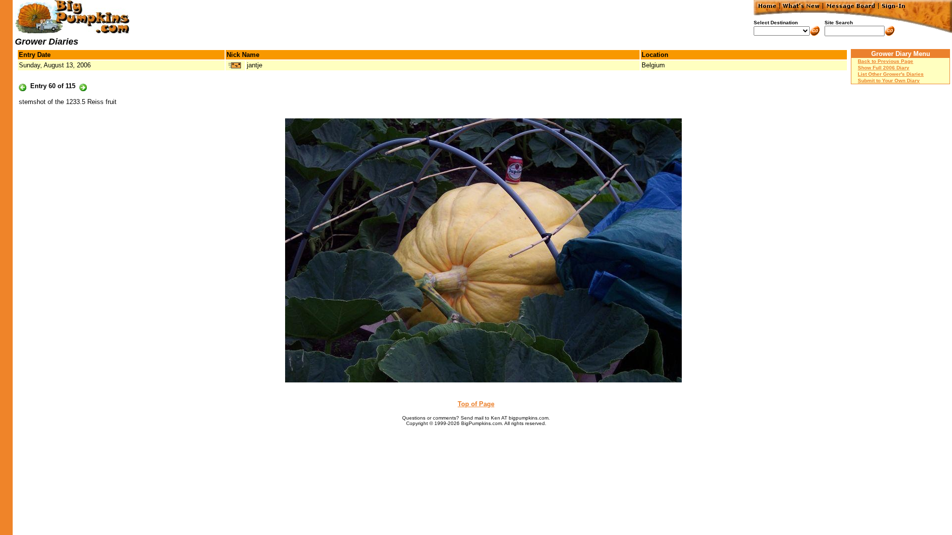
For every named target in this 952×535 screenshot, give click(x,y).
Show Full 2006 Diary (883, 67)
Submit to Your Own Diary (889, 80)
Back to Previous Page (885, 61)
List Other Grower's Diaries (891, 74)
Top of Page (476, 404)
